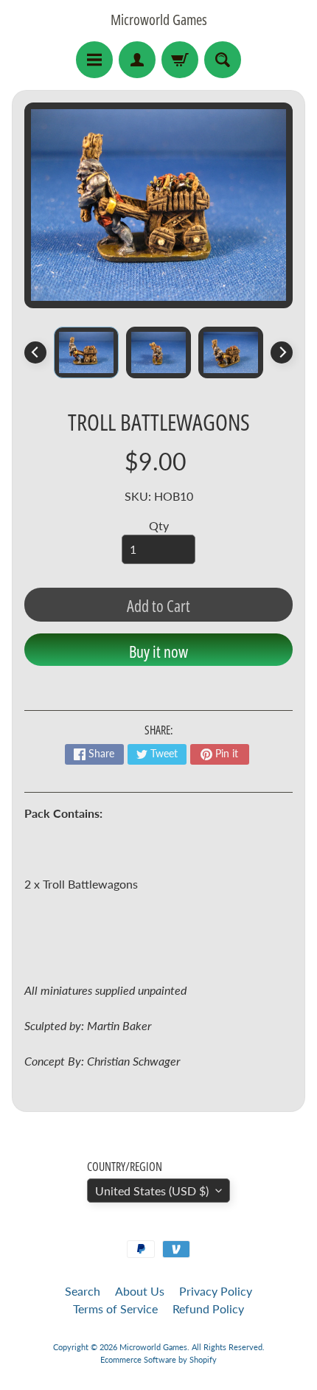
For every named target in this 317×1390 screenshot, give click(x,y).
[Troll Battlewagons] (86, 352)
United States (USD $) (152, 1191)
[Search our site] (222, 59)
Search (82, 1291)
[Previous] (35, 352)
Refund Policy (208, 1309)
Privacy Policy (215, 1291)
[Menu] (94, 59)
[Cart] (179, 59)
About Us (139, 1291)
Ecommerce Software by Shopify (158, 1359)
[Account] (137, 59)
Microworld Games (159, 20)
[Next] (282, 352)
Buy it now (158, 651)
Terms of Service (115, 1309)
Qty (159, 525)
